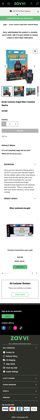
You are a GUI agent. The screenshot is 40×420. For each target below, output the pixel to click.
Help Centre (10, 364)
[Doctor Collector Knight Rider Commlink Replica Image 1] (7, 91)
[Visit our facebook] (4, 328)
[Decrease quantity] (4, 124)
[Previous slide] (32, 273)
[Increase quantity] (15, 124)
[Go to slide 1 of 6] (2, 273)
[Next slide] (36, 273)
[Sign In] (31, 3)
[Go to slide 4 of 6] (7, 273)
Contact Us (10, 352)
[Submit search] (8, 3)
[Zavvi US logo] (20, 3)
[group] (20, 66)
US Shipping (10, 360)
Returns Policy (11, 356)
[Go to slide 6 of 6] (10, 273)
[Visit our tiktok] (21, 328)
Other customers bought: (20, 208)
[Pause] (38, 11)
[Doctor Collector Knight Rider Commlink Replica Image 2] (19, 91)
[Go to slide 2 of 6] (4, 273)
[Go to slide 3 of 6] (5, 273)
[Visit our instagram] (15, 328)
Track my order (11, 368)
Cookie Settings (12, 371)
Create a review (20, 294)
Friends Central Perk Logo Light (20, 250)
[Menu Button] (3, 3)
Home (5, 24)
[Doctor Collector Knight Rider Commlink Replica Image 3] (30, 91)
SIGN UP (8, 316)
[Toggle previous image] (5, 66)
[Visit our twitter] (9, 328)
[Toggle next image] (35, 66)
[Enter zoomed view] (35, 51)
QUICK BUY (20, 267)
